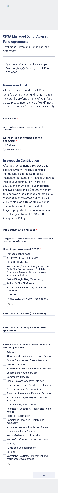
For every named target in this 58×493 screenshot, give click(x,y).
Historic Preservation (18, 415)
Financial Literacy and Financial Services (29, 393)
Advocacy (12, 352)
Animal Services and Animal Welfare (27, 360)
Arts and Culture (16, 364)
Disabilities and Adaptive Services (25, 380)
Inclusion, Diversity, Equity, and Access (28, 427)
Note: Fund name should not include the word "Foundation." (23, 128)
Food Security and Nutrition (22, 404)
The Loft (11, 294)
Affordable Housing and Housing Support (29, 356)
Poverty (11, 443)
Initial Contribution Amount (20, 229)
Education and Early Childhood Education (29, 385)
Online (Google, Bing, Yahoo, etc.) (25, 279)
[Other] (5, 304)
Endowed (12, 145)
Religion (11, 451)
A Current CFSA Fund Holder (22, 257)
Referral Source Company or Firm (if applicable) (24, 329)
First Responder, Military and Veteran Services (27, 399)
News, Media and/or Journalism (24, 435)
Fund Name (10, 118)
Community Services (18, 376)
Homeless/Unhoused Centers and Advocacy (25, 421)
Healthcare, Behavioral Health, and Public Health (29, 410)
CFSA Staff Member (18, 262)
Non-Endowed (14, 149)
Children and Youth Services (22, 372)
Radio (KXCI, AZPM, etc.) (20, 283)
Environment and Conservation (24, 389)
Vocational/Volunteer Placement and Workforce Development (27, 457)
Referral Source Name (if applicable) (24, 313)
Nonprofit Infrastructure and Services (27, 439)
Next (44, 475)
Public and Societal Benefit (21, 447)
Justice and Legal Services (21, 431)
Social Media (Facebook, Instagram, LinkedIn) (26, 289)
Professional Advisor (18, 253)
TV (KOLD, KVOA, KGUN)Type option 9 (27, 298)
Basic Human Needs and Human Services (29, 368)
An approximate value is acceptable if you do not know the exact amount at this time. (28, 240)
